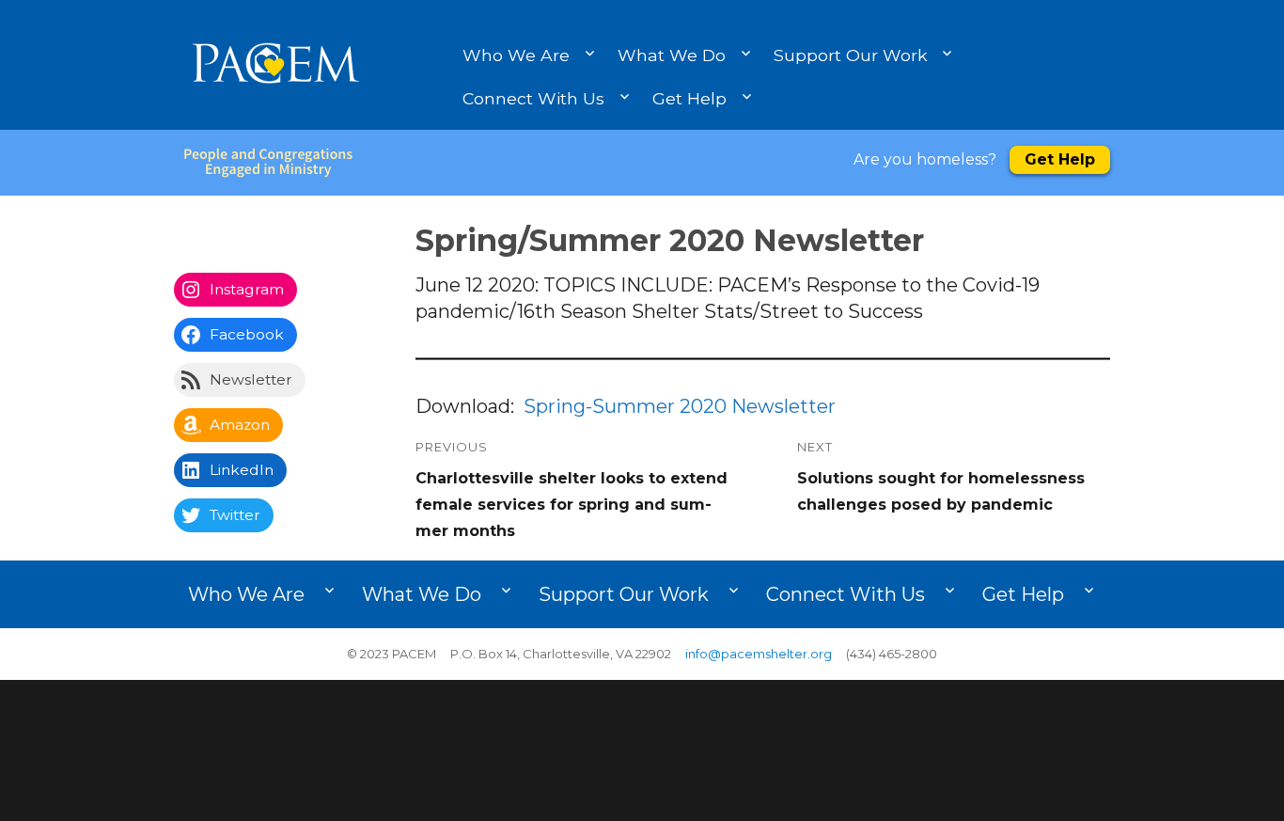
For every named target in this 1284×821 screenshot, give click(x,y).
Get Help (689, 98)
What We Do (672, 55)
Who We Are (516, 55)
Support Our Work (851, 55)
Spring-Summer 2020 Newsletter (680, 406)
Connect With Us (533, 98)
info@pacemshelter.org (758, 653)
